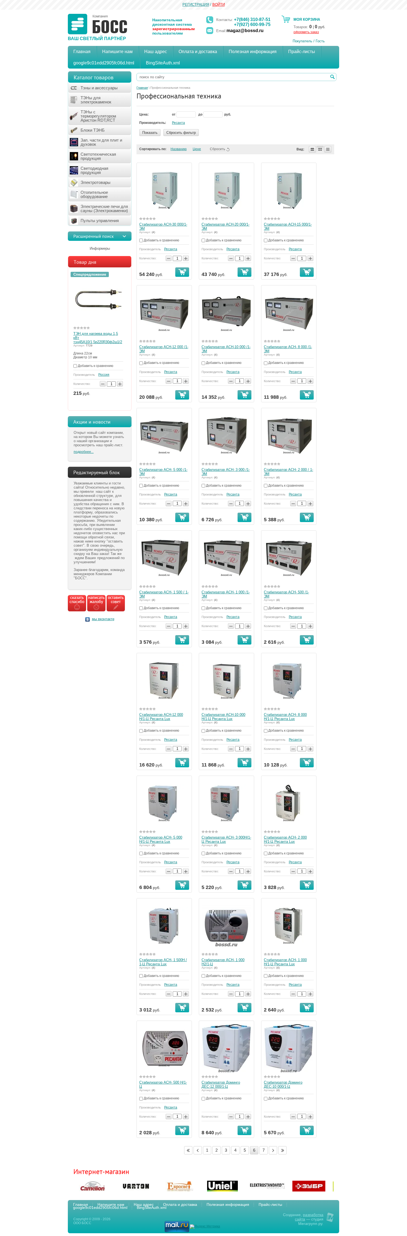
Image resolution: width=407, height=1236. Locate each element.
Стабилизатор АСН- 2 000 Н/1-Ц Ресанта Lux (285, 839)
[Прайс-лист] (327, 149)
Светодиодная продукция (94, 170)
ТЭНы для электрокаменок (96, 99)
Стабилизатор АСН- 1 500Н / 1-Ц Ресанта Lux (163, 962)
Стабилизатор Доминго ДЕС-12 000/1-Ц (221, 1084)
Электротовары (95, 182)
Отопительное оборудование (94, 194)
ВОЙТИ (218, 4)
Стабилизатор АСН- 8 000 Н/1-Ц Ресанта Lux (285, 717)
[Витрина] (320, 149)
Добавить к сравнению (95, 366)
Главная (142, 87)
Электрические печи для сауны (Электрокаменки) (104, 208)
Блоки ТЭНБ (93, 130)
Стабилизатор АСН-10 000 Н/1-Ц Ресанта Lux (223, 717)
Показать (150, 133)
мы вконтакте (103, 619)
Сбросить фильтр (181, 133)
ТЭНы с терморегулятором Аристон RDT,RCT (98, 115)
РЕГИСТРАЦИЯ (195, 4)
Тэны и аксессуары (99, 87)
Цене (197, 149)
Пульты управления (100, 220)
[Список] (312, 149)
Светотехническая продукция (98, 156)
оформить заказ (306, 32)
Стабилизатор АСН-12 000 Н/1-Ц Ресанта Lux (161, 717)
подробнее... (84, 452)
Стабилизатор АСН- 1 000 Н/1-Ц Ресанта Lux (285, 962)
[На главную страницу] (97, 24)
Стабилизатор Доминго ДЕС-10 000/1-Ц (283, 1084)
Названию (179, 149)
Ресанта (178, 123)
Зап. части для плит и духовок (101, 142)
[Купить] (182, 272)
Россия (103, 375)
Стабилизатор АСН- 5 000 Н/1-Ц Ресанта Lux (160, 839)
